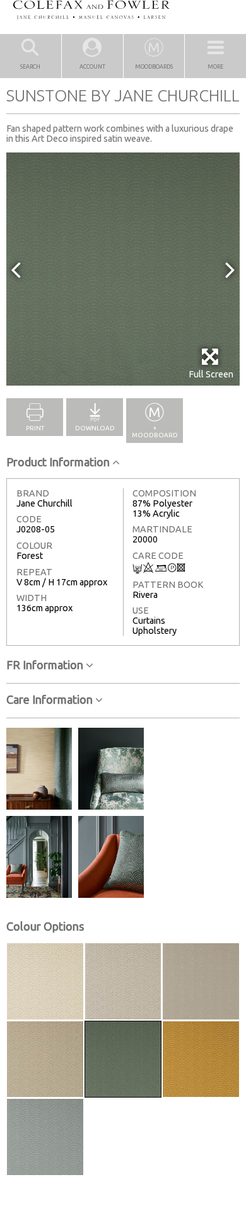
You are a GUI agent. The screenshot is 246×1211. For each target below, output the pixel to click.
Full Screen (211, 374)
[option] (123, 269)
